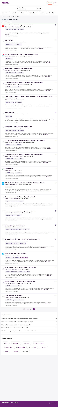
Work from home (39, 343)
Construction (8, 347)
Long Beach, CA (10, 16)
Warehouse (33, 347)
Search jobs (3, 16)
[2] (34, 309)
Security (44, 347)
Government (16, 343)
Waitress (16, 351)
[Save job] (55, 24)
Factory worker (21, 347)
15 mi (38, 8)
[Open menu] (55, 3)
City (6, 343)
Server (6, 351)
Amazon (27, 343)
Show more (7, 34)
